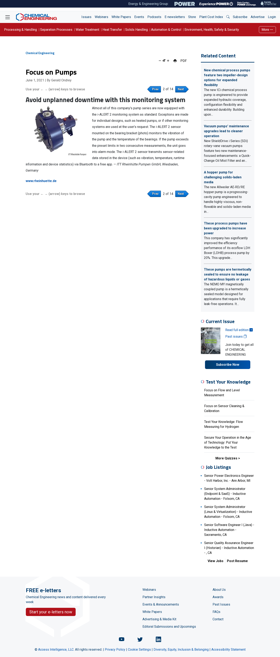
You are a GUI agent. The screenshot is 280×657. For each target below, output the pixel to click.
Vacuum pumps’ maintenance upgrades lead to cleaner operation (226, 131)
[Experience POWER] (216, 4)
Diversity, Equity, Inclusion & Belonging (181, 649)
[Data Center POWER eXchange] (246, 4)
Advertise (258, 17)
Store (192, 17)
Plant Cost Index (211, 17)
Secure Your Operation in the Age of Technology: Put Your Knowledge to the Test (227, 442)
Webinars (101, 17)
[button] (228, 17)
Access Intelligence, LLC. (56, 649)
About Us (219, 590)
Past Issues (221, 604)
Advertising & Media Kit (159, 619)
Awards (218, 597)
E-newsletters (175, 17)
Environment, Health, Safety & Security (211, 30)
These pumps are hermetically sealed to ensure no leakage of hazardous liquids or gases (227, 274)
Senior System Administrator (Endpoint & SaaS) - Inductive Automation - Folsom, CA (225, 494)
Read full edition (237, 330)
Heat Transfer (112, 30)
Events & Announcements (160, 604)
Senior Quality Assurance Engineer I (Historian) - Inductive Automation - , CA (229, 548)
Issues (86, 17)
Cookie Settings (139, 649)
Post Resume (237, 561)
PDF (183, 61)
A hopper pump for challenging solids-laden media (222, 177)
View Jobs (215, 561)
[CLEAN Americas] (269, 3)
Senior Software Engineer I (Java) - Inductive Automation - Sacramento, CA (229, 530)
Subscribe (240, 17)
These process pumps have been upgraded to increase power (225, 228)
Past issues (234, 336)
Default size (164, 61)
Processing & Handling (20, 30)
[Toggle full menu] (7, 17)
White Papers (121, 17)
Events (139, 17)
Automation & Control (166, 30)
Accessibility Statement (228, 649)
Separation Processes (56, 30)
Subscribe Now (227, 365)
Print (175, 61)
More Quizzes (226, 458)
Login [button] (272, 17)
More (266, 30)
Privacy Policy (115, 649)
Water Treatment (87, 30)
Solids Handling (136, 30)
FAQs (216, 612)
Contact (218, 619)
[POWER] (184, 4)
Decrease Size (160, 61)
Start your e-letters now (50, 611)
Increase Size (168, 61)
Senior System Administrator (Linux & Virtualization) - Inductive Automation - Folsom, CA (228, 512)
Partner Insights (153, 597)
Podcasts (154, 17)
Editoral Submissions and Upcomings (169, 627)
